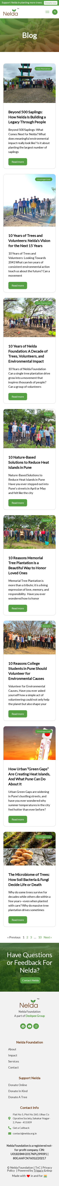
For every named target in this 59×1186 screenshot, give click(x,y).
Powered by (31, 1170)
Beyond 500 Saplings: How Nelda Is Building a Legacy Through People (27, 117)
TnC (37, 1167)
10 (39, 937)
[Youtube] (29, 1026)
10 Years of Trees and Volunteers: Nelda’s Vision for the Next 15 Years (29, 240)
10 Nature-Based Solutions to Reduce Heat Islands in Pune (28, 462)
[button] (47, 12)
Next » (48, 937)
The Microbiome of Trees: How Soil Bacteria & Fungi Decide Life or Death (28, 879)
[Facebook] (23, 1026)
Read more (18, 161)
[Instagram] (36, 1026)
